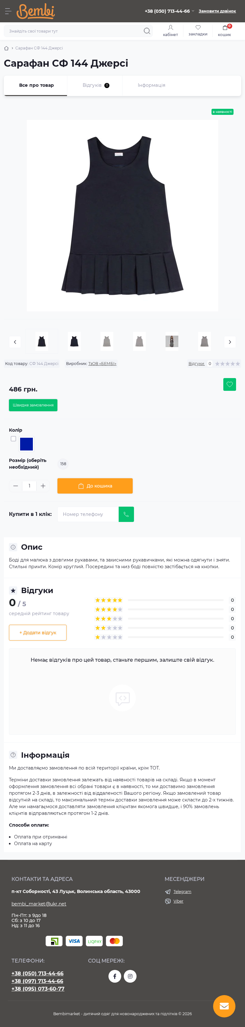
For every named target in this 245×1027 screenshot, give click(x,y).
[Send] (126, 514)
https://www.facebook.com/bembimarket (114, 976)
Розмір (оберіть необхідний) (27, 464)
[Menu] (8, 11)
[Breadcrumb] (6, 48)
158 (63, 463)
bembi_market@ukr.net (38, 904)
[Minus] (15, 485)
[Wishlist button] (229, 384)
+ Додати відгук (37, 633)
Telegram (182, 891)
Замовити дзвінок (217, 11)
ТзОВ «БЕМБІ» (102, 363)
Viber (178, 901)
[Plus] (43, 485)
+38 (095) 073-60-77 (37, 989)
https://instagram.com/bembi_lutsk (130, 976)
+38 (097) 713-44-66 (37, 981)
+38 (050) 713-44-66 (37, 974)
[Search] (147, 31)
